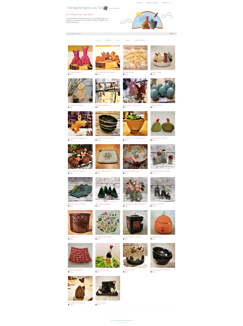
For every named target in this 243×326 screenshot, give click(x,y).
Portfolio (140, 2)
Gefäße (108, 40)
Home (69, 34)
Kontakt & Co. (166, 2)
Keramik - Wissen (152, 2)
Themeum (121, 322)
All (99, 40)
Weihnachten (140, 40)
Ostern (127, 40)
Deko (118, 40)
